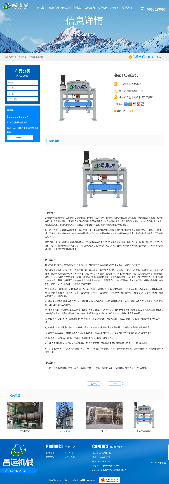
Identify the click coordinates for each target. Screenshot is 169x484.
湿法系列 (78, 7)
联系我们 (127, 7)
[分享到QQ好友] (134, 104)
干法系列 (66, 7)
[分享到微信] (142, 104)
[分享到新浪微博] (138, 104)
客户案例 (102, 7)
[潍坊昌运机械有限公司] (15, 4)
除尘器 (115, 383)
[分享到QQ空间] (130, 104)
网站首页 (42, 7)
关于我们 (115, 7)
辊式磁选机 (94, 383)
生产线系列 (91, 7)
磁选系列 (54, 7)
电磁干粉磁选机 (36, 56)
